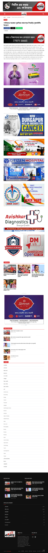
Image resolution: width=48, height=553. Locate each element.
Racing (5, 422)
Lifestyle (5, 406)
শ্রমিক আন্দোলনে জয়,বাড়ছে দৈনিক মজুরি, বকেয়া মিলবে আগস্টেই (20, 329)
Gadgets (5, 398)
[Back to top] (44, 543)
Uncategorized (6, 443)
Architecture (6, 384)
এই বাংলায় (26, 543)
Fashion (5, 392)
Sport (5, 430)
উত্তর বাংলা (5, 366)
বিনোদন (5, 454)
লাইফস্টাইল (5, 456)
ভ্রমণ (4, 382)
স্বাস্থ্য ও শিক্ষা (6, 376)
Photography (6, 419)
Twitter (13, 28)
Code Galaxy (9, 543)
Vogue (5, 448)
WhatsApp (20, 28)
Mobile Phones (6, 411)
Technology (6, 438)
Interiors (5, 403)
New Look (5, 416)
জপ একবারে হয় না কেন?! (14, 348)
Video (5, 446)
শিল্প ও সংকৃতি (6, 374)
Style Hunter (6, 435)
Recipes (5, 424)
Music (5, 414)
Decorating (6, 387)
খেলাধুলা (5, 371)
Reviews (5, 427)
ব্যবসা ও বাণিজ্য (6, 379)
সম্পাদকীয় (5, 358)
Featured (5, 395)
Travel (5, 440)
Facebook (7, 28)
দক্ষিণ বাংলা (5, 363)
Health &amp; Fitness (7, 400)
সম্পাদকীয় (5, 459)
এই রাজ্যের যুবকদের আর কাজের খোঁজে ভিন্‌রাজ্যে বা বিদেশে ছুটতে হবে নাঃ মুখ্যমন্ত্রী (23, 336)
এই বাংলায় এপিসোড (7, 451)
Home (5, 17)
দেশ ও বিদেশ (5, 368)
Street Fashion (6, 432)
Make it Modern (6, 408)
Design (5, 390)
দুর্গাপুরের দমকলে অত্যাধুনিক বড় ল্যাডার (17, 323)
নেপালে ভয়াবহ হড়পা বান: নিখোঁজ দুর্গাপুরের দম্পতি (18, 342)
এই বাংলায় (8, 17)
